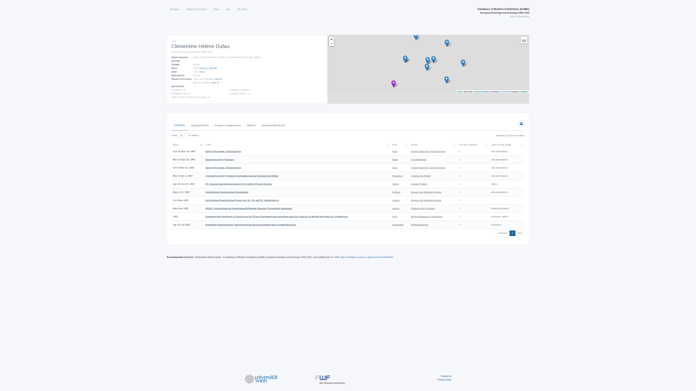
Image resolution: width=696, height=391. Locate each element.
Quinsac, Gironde (208, 68)
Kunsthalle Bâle (418, 159)
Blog (216, 9)
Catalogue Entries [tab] (200, 125)
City (394, 145)
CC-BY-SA (505, 91)
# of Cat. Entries (468, 145)
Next (520, 233)
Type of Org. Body (501, 145)
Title (208, 145)
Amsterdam (398, 225)
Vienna (395, 208)
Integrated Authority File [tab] (273, 125)
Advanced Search (196, 9)
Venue (414, 145)
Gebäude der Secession (423, 208)
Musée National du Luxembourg (427, 216)
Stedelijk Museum (420, 225)
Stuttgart (396, 192)
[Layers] (524, 40)
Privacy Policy (444, 380)
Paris (201, 72)
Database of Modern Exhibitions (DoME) (503, 11)
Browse (174, 9)
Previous (503, 233)
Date (175, 145)
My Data (242, 9)
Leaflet (460, 91)
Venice (395, 184)
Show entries (184, 135)
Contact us (446, 376)
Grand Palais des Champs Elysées (428, 151)
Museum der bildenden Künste (426, 192)
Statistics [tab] (251, 125)
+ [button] (332, 39)
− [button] (332, 44)
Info (228, 9)
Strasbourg (397, 176)
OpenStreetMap (482, 91)
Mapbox (524, 91)
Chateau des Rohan (421, 176)
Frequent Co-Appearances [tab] (228, 125)
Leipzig (395, 200)
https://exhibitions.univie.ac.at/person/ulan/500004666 (367, 257)
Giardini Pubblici (419, 184)
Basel (395, 159)
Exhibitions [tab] (179, 125)
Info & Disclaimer (519, 16)
